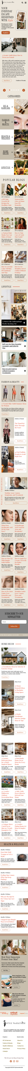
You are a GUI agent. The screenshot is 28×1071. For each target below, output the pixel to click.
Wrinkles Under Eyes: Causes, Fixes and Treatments (20, 594)
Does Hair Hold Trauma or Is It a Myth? (6, 854)
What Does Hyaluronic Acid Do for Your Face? (7, 528)
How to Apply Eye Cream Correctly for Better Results (21, 561)
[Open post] (24, 322)
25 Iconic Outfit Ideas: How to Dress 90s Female (12, 56)
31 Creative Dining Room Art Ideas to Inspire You (20, 827)
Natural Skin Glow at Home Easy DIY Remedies (19, 202)
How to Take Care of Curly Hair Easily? (19, 235)
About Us (19, 1040)
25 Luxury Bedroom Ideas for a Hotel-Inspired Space (6, 761)
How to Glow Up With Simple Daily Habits (6, 560)
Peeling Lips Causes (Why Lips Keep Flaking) (7, 877)
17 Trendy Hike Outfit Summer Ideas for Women (13, 405)
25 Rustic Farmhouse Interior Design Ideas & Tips (20, 717)
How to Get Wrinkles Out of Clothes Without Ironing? (20, 270)
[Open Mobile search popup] (22, 2)
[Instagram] (14, 1061)
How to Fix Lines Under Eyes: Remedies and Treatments (7, 594)
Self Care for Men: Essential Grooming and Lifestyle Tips (11, 346)
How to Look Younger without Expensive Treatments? (9, 371)
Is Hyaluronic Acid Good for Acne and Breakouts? (19, 528)
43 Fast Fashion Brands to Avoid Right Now (20, 454)
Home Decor (18, 682)
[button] (4, 90)
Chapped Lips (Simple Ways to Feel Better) (8, 921)
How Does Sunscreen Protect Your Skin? (10, 958)
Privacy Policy (21, 1048)
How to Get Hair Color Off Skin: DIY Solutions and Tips (7, 270)
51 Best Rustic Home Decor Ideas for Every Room (20, 761)
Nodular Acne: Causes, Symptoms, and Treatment (14, 494)
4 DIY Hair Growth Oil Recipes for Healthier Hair (6, 202)
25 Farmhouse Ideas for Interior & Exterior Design (13, 668)
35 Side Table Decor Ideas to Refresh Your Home (20, 794)
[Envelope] (17, 1061)
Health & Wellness (9, 490)
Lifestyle (5, 1051)
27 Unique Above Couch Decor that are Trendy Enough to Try (7, 827)
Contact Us (20, 1046)
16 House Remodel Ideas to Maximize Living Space (20, 689)
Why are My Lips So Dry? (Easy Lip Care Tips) (7, 899)
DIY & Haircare (5, 197)
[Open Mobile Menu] (26, 3)
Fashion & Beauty (21, 80)
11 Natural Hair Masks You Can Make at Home (6, 235)
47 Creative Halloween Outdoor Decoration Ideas (7, 794)
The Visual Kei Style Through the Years (19, 425)
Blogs (19, 1043)
